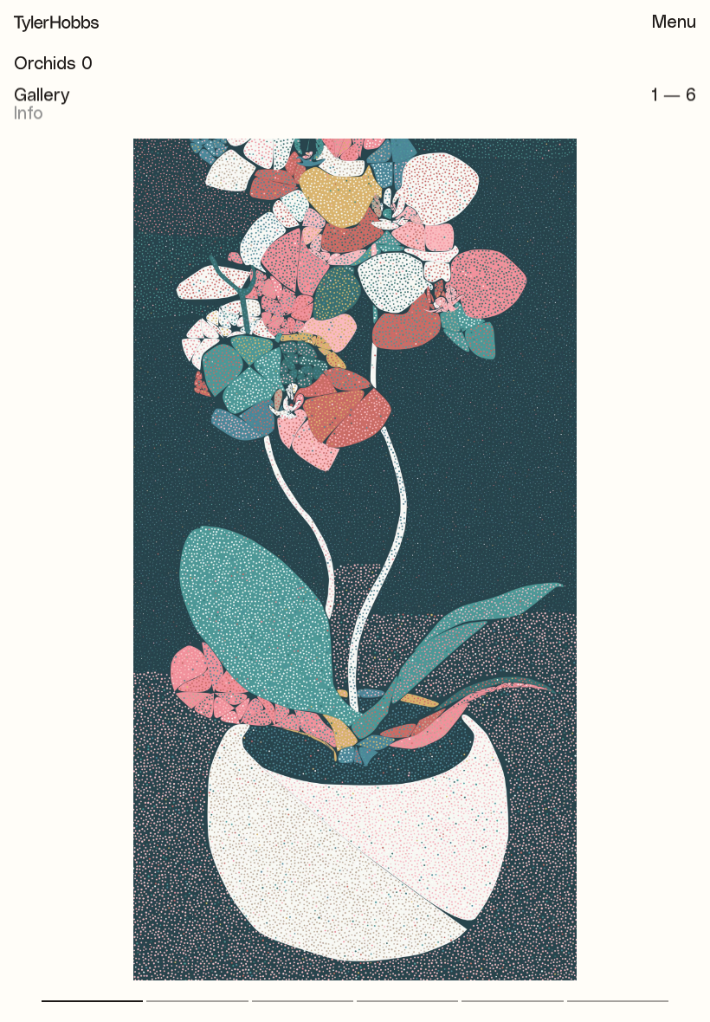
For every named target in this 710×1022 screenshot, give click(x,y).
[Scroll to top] (682, 994)
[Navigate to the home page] (56, 24)
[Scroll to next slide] (534, 679)
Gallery (41, 95)
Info (28, 113)
